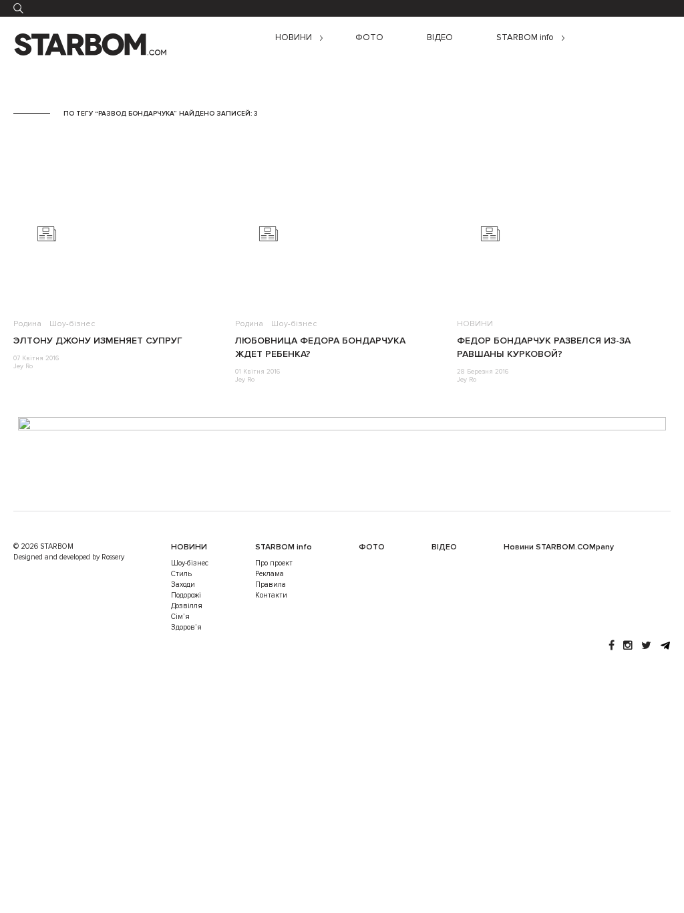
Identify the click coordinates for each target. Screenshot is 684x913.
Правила (270, 584)
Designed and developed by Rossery (68, 557)
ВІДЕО (440, 37)
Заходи (183, 584)
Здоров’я (186, 627)
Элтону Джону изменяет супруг (97, 340)
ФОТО (369, 37)
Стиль (181, 573)
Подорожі (186, 595)
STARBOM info (525, 37)
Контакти (271, 595)
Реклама (269, 573)
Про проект (274, 563)
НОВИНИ (293, 37)
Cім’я (180, 616)
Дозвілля (186, 606)
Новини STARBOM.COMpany (559, 547)
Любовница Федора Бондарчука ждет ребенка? (320, 347)
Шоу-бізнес (72, 324)
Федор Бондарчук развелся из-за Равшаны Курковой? (544, 347)
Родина (27, 324)
